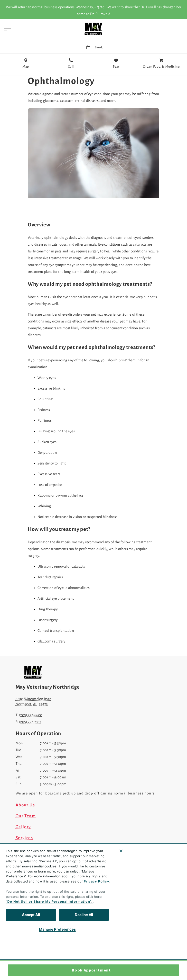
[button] (7, 30)
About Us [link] (25, 805)
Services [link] (24, 838)
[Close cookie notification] (121, 851)
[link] (93, 29)
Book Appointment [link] (91, 970)
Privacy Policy (96, 881)
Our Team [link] (26, 816)
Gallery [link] (23, 827)
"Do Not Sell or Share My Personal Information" (48, 901)
